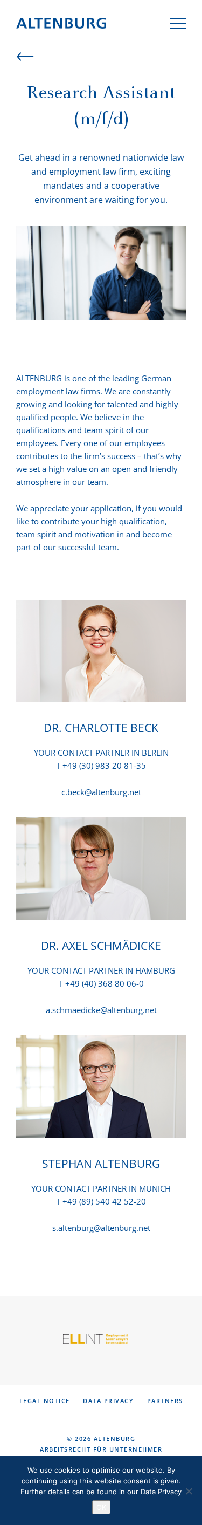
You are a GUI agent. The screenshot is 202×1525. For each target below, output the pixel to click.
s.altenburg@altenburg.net (101, 1227)
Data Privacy (108, 1401)
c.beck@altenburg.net (101, 792)
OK (101, 1507)
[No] (188, 1491)
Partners (165, 1401)
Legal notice (44, 1401)
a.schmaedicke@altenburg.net (101, 1009)
